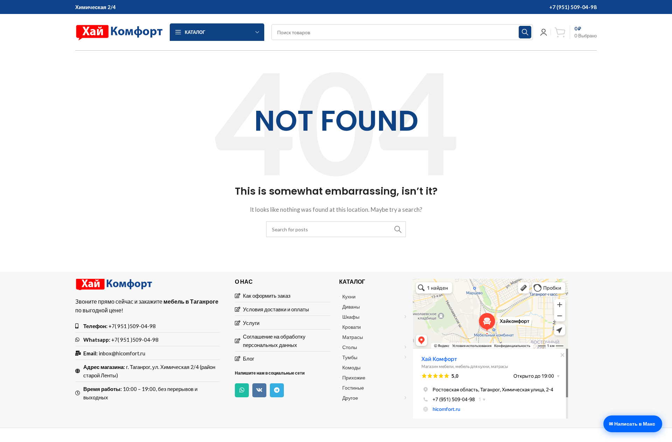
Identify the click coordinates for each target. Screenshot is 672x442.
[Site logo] (119, 31)
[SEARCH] (525, 32)
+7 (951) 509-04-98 (573, 7)
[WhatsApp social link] (242, 390)
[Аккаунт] (544, 32)
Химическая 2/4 (95, 7)
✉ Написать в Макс (632, 424)
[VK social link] (259, 390)
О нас (244, 281)
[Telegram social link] (277, 390)
